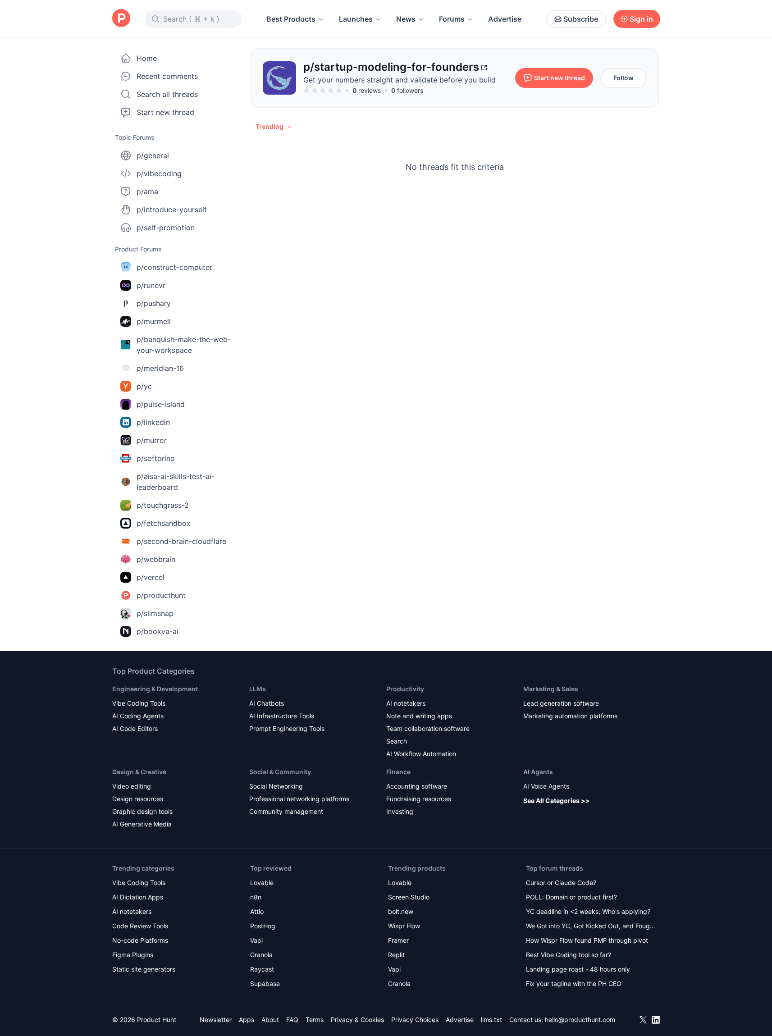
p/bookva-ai (157, 631)
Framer (398, 940)
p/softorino (156, 458)
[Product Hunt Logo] (121, 18)
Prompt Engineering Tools (286, 728)
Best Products (290, 18)
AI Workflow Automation (421, 754)
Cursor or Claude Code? (561, 882)
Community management (286, 811)
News (406, 18)
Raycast (262, 969)
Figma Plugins (132, 954)
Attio (257, 911)
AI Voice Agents (546, 786)
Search (396, 741)
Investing (399, 811)
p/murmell (154, 321)
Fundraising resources (418, 799)
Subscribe (580, 18)
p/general (153, 155)
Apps (246, 1019)
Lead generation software (561, 703)
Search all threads (167, 94)
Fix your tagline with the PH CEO (573, 983)
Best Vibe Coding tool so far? (568, 954)
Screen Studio (408, 897)
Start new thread (165, 112)
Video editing (131, 786)
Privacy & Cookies (357, 1019)
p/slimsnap (155, 613)
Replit (396, 954)
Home (147, 58)
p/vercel (150, 577)
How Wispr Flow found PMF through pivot (587, 940)
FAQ (292, 1019)
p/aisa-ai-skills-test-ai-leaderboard (176, 482)
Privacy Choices (415, 1019)
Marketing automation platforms (570, 716)
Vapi (256, 940)
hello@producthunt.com (580, 1019)
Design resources (137, 799)
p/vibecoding (159, 173)
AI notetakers (405, 703)
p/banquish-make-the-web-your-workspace (184, 345)
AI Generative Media (142, 824)
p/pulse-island (161, 404)
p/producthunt (161, 595)
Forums (452, 18)
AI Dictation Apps (137, 897)
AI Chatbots (266, 703)
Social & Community (280, 772)
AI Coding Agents (138, 716)
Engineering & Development (155, 689)
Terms (315, 1019)
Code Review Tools (140, 926)
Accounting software (416, 786)
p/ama (147, 191)
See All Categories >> (556, 800)
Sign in (641, 18)
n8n (255, 897)
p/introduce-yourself (172, 209)
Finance (398, 772)
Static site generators (143, 969)
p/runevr (151, 285)
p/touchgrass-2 (163, 505)
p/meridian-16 (160, 368)
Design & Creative (139, 772)
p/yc (144, 386)
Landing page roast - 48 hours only (578, 969)
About (270, 1019)
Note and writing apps (419, 716)
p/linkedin (153, 422)
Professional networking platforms (299, 799)
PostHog (262, 926)
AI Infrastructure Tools (281, 716)
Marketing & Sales (550, 689)
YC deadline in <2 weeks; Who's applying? (588, 911)
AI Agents (538, 772)
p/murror (152, 440)
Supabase (265, 983)
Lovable (262, 882)
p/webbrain (156, 559)
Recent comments (167, 76)
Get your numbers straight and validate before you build (399, 79)
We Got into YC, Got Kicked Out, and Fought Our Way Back (591, 926)
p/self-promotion (166, 227)
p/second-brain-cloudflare (181, 541)
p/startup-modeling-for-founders (391, 66)
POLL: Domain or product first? (571, 897)
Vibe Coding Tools (138, 703)
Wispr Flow (404, 926)
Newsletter (216, 1019)
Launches (356, 18)
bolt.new (400, 911)
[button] (274, 126)
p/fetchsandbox (164, 523)
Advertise (504, 18)
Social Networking (276, 786)
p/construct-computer (174, 267)
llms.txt (491, 1019)
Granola (261, 954)
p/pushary (154, 303)
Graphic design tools (142, 811)
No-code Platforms (140, 940)
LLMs (257, 689)
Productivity (405, 689)
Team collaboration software (428, 728)
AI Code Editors (135, 728)
